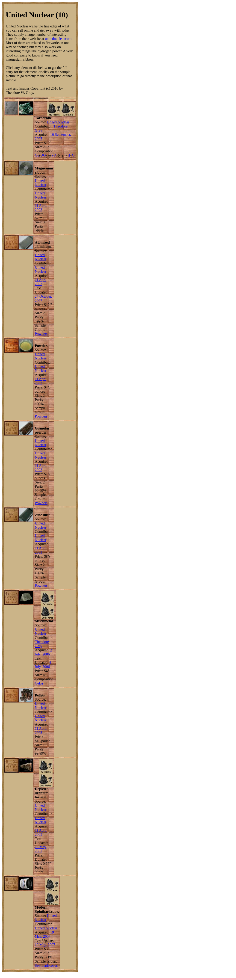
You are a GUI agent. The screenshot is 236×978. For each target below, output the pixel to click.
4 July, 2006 (43, 665)
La (41, 683)
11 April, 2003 (41, 208)
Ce (37, 683)
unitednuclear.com (58, 39)
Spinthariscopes (46, 965)
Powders (41, 334)
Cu (37, 155)
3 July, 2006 (43, 652)
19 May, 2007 (41, 849)
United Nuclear (58, 122)
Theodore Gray (42, 644)
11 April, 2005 (41, 832)
